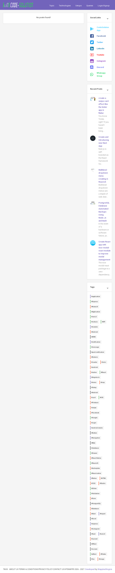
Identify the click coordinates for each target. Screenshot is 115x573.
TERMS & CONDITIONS (28, 569)
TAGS (5, 569)
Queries (89, 5)
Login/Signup (104, 5)
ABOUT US (14, 569)
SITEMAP (68, 569)
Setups (78, 5)
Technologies (65, 5)
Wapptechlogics (105, 569)
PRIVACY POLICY (45, 569)
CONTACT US (58, 569)
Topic (51, 5)
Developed (90, 569)
